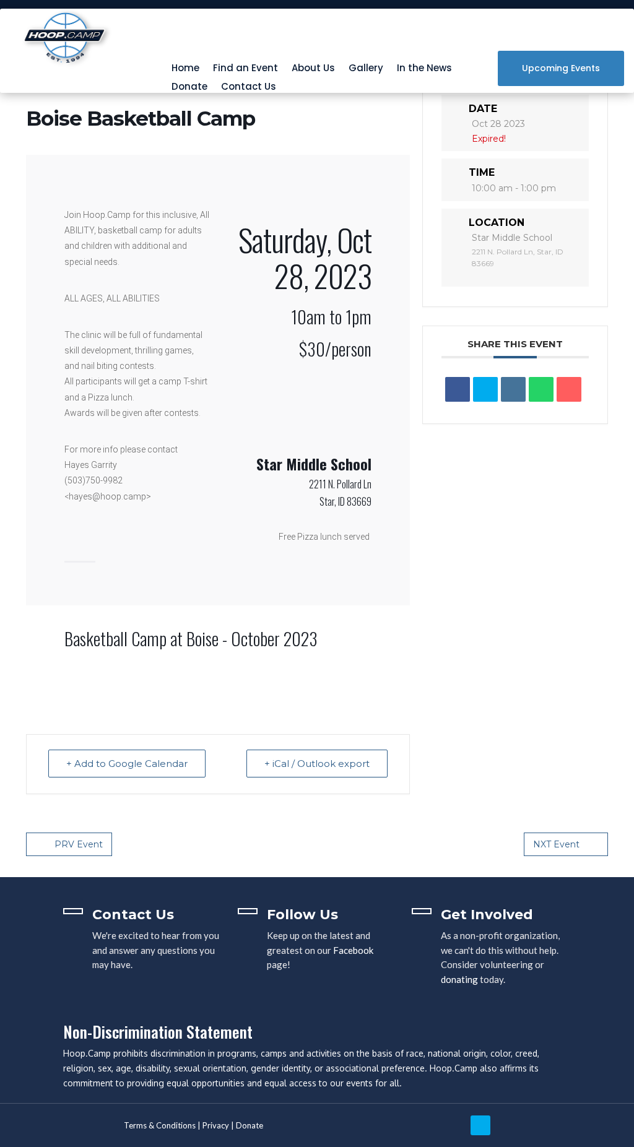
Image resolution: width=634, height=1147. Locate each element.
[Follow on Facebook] (509, 1125)
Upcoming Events (561, 68)
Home (185, 69)
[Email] (569, 389)
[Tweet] (485, 389)
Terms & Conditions (160, 1125)
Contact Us (248, 87)
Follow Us (302, 914)
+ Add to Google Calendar (127, 763)
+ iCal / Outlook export (317, 763)
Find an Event (245, 69)
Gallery (366, 69)
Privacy (215, 1125)
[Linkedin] (513, 389)
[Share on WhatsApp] (541, 389)
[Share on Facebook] (457, 389)
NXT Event (556, 844)
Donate (189, 87)
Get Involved (487, 914)
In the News (424, 69)
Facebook (353, 950)
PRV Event (78, 844)
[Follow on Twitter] (480, 1125)
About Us (313, 69)
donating (459, 979)
